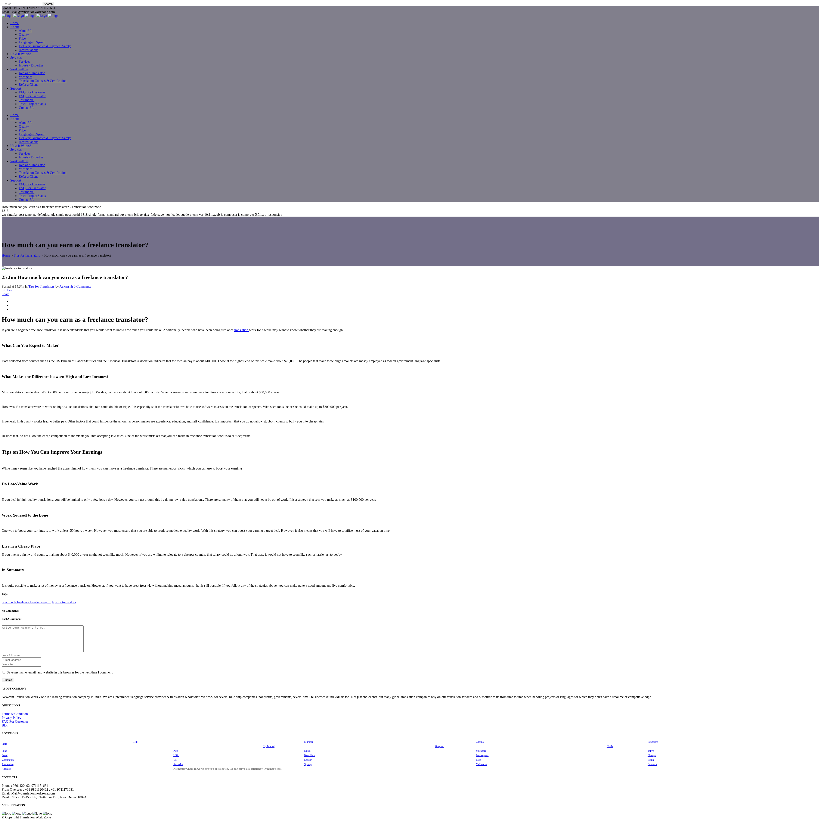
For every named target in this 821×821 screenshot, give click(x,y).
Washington (8, 759)
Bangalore (653, 741)
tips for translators (64, 602)
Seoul (4, 755)
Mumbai (308, 741)
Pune (4, 750)
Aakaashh (66, 286)
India (4, 743)
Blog (5, 725)
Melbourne (481, 764)
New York (309, 755)
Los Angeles (482, 755)
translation (241, 330)
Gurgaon (439, 746)
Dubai (307, 750)
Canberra (652, 764)
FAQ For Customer (15, 721)
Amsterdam (7, 764)
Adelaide (6, 768)
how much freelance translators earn (26, 602)
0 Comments (82, 286)
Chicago (652, 755)
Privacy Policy (11, 717)
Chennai (480, 741)
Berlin (651, 759)
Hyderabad (269, 746)
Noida (610, 746)
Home (6, 255)
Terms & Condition (15, 714)
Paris (478, 759)
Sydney (308, 764)
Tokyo (651, 750)
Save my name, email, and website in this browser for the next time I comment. (60, 672)
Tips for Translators (27, 255)
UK (175, 759)
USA (176, 755)
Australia (178, 764)
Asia (175, 750)
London (308, 759)
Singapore (481, 750)
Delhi (135, 741)
